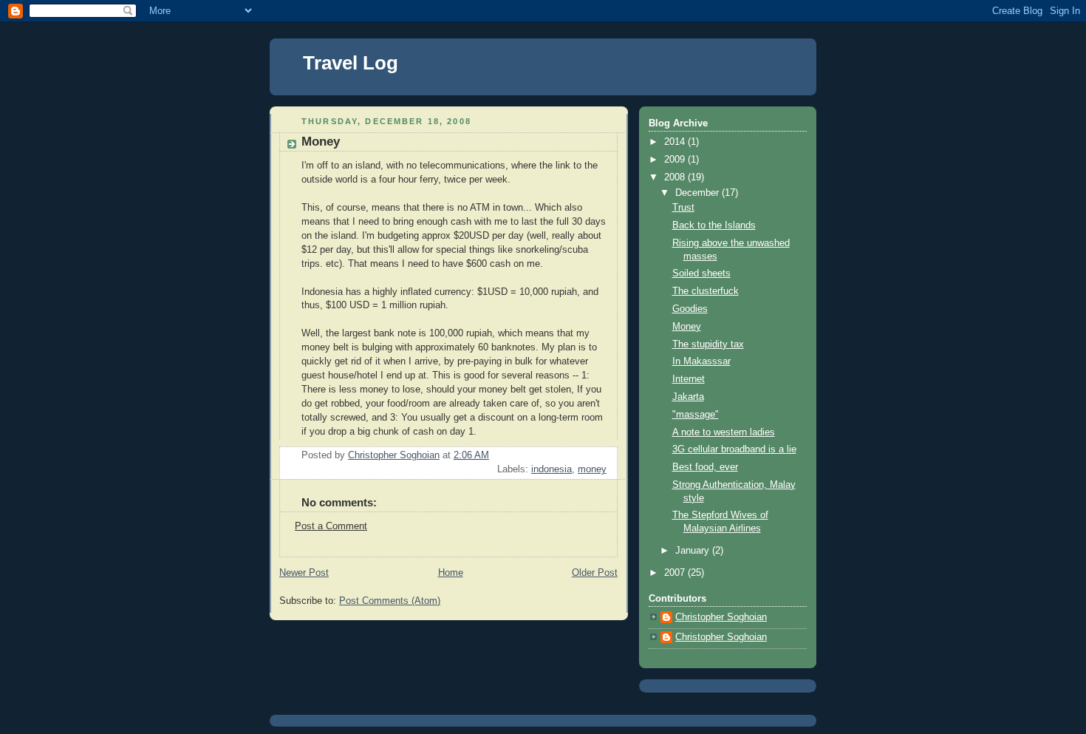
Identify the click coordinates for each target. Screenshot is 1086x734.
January (693, 551)
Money (686, 327)
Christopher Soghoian (721, 617)
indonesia (551, 469)
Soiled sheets (701, 273)
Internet (688, 379)
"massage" (695, 415)
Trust (683, 208)
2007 (676, 573)
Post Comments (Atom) (389, 601)
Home (450, 573)
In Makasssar (701, 361)
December (698, 193)
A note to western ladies (723, 432)
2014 (676, 142)
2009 (676, 159)
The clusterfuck (705, 291)
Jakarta (688, 397)
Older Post (595, 573)
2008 (676, 177)
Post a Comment (331, 526)
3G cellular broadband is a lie (734, 449)
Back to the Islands (714, 225)
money (592, 469)
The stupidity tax (708, 344)
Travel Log (350, 63)
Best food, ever (705, 467)
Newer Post (304, 573)
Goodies (690, 309)
